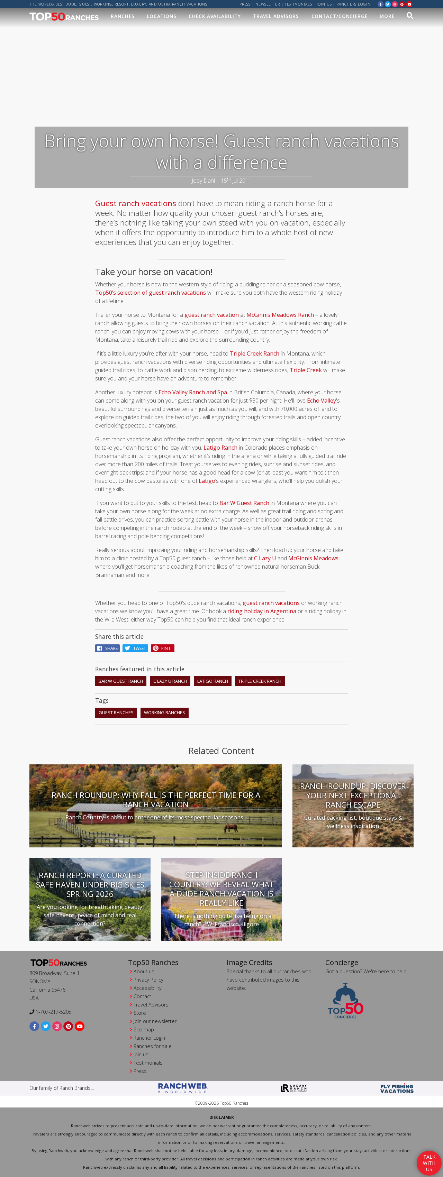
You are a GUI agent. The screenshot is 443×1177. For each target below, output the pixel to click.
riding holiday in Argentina (261, 611)
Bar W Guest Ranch (244, 503)
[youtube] (409, 4)
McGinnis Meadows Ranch (280, 315)
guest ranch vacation (211, 315)
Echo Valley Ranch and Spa (193, 392)
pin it (165, 648)
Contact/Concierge (339, 16)
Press (245, 4)
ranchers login (353, 4)
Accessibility (148, 988)
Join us (324, 4)
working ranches (164, 712)
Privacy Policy (148, 979)
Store (140, 1013)
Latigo (207, 481)
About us (144, 971)
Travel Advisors (276, 16)
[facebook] (381, 4)
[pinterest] (402, 4)
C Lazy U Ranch (170, 681)
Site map (144, 1029)
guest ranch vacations (271, 603)
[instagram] (395, 4)
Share (110, 648)
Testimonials (298, 4)
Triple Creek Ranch (254, 353)
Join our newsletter (155, 1021)
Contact (142, 996)
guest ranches (116, 712)
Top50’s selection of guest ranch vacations (150, 292)
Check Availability (215, 16)
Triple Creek (306, 370)
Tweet (138, 648)
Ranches (122, 16)
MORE (387, 16)
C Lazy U (265, 558)
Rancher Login (149, 1038)
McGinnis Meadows (313, 558)
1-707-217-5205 (52, 1012)
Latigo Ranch (220, 447)
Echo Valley (321, 400)
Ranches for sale (153, 1046)
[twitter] (388, 4)
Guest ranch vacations (135, 203)
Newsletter (267, 4)
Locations (162, 16)
